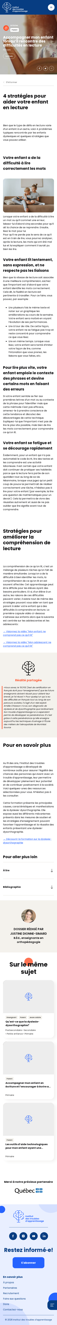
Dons (6, 1304)
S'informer (11, 82)
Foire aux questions (14, 1298)
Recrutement (11, 1293)
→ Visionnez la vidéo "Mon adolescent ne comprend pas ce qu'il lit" (27, 644)
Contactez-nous (13, 1309)
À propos (8, 1282)
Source (7, 727)
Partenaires (10, 1288)
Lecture (9, 56)
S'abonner (28, 1263)
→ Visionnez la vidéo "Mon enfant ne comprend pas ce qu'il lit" (24, 633)
